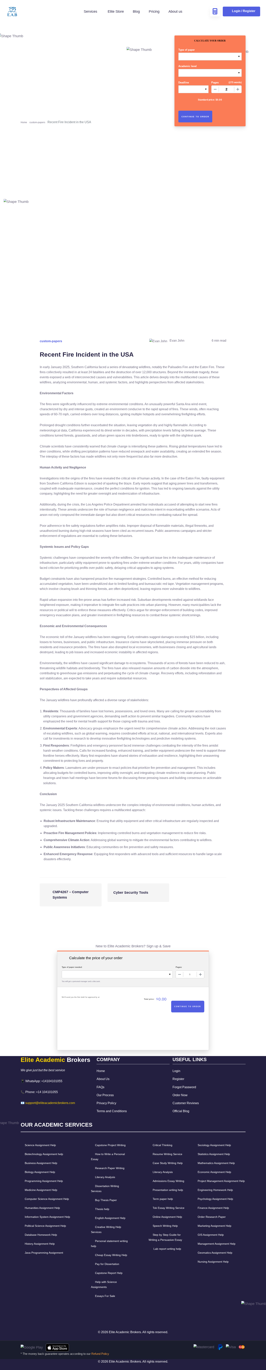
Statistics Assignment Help (214, 1154)
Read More (42, 108)
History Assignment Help (40, 1243)
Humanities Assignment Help (42, 1207)
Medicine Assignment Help (41, 1189)
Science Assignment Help (40, 1145)
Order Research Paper (212, 1216)
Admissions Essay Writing (168, 1181)
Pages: (179, 967)
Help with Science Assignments (104, 1284)
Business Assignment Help (41, 1163)
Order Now (180, 1095)
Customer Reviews (186, 1103)
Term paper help (163, 1198)
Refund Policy (100, 1353)
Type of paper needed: (72, 967)
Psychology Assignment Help (215, 1198)
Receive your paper (209, 265)
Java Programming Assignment (44, 1252)
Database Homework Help (41, 1234)
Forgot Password (184, 1087)
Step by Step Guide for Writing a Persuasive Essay (165, 1237)
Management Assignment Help (216, 1243)
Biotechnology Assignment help (44, 1154)
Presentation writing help (168, 1189)
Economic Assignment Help (214, 1172)
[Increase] (237, 89)
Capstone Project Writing (110, 1145)
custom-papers (37, 122)
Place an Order (55, 296)
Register (178, 1079)
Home (24, 122)
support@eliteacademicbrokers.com (50, 1103)
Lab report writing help (167, 1248)
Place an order (56, 265)
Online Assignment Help (167, 1216)
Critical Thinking (162, 1145)
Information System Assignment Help (47, 1216)
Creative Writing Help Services (106, 1229)
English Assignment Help (110, 1218)
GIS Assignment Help (211, 1234)
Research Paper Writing (109, 1168)
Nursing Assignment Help (213, 1261)
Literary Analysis (105, 1177)
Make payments (133, 265)
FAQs (100, 1087)
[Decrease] (215, 89)
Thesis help (102, 1209)
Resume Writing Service (167, 1154)
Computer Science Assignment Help (47, 1198)
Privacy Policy (106, 1103)
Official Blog (181, 1111)
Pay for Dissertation (107, 1264)
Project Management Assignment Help (221, 1181)
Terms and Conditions (112, 1111)
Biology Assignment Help (40, 1172)
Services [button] (91, 11)
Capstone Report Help (108, 1273)
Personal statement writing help (109, 1243)
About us (175, 11)
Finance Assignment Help (213, 1207)
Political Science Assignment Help (45, 1225)
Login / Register (243, 11)
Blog (136, 11)
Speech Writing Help (165, 1225)
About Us (103, 1079)
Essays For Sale (105, 1296)
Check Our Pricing (38, 134)
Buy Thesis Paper (106, 1200)
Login (176, 1071)
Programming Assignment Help (44, 1181)
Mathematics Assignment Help (216, 1163)
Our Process (105, 1095)
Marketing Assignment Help (214, 1225)
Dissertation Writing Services (105, 1188)
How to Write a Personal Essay (108, 1157)
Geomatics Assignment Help (215, 1252)
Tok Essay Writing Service (168, 1207)
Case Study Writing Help (168, 1163)
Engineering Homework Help (215, 1189)
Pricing (154, 11)
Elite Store (116, 11)
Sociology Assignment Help (214, 1145)
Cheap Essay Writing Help (111, 1255)
